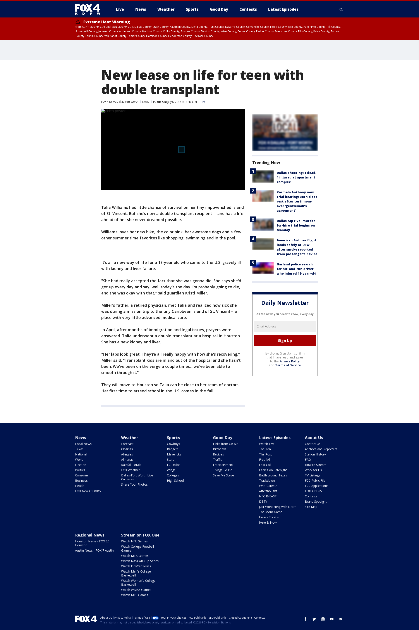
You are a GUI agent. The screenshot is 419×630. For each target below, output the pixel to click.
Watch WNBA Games (136, 590)
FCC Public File (315, 480)
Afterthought (268, 491)
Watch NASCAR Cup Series (140, 561)
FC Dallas (173, 465)
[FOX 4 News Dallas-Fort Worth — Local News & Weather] (89, 9)
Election (80, 465)
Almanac (127, 459)
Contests (311, 496)
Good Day (222, 437)
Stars (170, 459)
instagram (322, 619)
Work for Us (313, 470)
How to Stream (315, 465)
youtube (331, 619)
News (145, 102)
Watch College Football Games (137, 548)
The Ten (265, 449)
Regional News (89, 535)
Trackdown (267, 480)
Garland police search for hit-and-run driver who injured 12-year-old (296, 268)
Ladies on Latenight (273, 470)
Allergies (127, 454)
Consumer (82, 475)
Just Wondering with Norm (277, 507)
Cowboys (173, 444)
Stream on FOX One (140, 535)
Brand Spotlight (316, 501)
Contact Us (313, 444)
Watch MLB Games (135, 556)
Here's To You (269, 517)
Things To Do (222, 470)
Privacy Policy (290, 361)
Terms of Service (288, 365)
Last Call (265, 465)
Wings (171, 470)
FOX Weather (130, 470)
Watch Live (267, 444)
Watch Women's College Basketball (138, 582)
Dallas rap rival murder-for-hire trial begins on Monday (296, 225)
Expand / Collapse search (341, 9)
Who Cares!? (267, 486)
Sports (173, 437)
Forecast (127, 444)
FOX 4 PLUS (313, 491)
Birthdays (219, 449)
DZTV (263, 501)
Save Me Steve (223, 475)
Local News (83, 444)
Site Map (311, 507)
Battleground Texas (273, 475)
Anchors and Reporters (321, 449)
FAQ (308, 459)
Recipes (218, 454)
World (79, 459)
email (340, 619)
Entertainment (223, 465)
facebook (305, 619)
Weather (129, 437)
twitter (314, 619)
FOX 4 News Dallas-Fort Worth (119, 102)
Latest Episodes (274, 437)
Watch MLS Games (134, 595)
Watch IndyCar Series (136, 566)
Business (81, 480)
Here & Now (268, 522)
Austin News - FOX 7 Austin (94, 550)
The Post (265, 454)
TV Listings (312, 475)
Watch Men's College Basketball (136, 573)
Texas (79, 449)
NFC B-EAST (268, 496)
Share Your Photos (134, 484)
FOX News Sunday (88, 491)
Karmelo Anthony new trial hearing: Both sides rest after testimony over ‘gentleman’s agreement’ (297, 201)
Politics (80, 470)
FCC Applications (316, 486)
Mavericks (174, 454)
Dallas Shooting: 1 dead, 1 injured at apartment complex (296, 177)
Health (79, 486)
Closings (127, 449)
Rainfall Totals (131, 465)
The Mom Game (270, 512)
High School (175, 480)
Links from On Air (225, 444)
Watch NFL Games (134, 541)
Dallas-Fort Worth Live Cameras (137, 477)
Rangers (173, 449)
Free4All (264, 459)
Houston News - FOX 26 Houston (92, 543)
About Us (314, 437)
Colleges (173, 475)
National (81, 454)
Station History (315, 454)
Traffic (217, 459)
